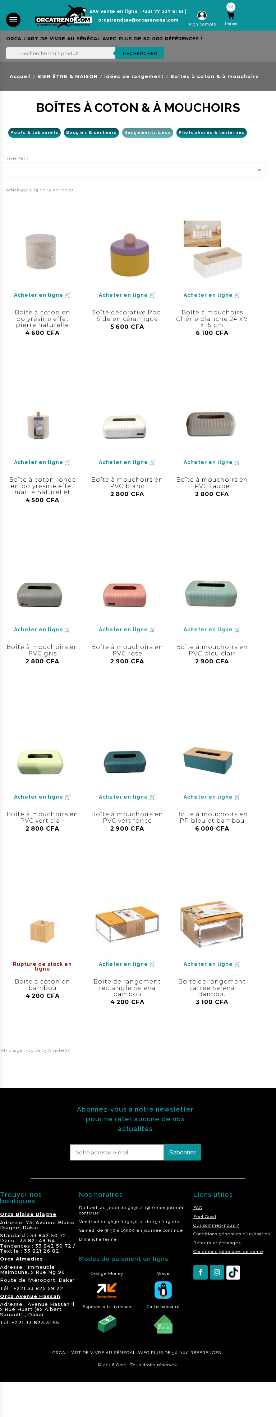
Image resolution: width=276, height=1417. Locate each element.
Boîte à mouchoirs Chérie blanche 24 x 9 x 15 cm (212, 318)
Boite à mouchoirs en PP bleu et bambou (212, 817)
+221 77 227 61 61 (162, 11)
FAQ (197, 1207)
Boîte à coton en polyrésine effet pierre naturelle (42, 318)
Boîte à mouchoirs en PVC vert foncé (127, 817)
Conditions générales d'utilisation (231, 1233)
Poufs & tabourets (34, 132)
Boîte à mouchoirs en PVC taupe (212, 483)
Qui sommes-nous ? (216, 1225)
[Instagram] (217, 1272)
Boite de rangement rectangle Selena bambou (127, 988)
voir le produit (42, 344)
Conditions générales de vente (228, 1251)
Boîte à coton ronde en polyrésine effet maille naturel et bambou (42, 489)
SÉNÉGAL (125, 1352)
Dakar (31, 1227)
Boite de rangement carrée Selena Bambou (212, 988)
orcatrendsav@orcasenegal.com (138, 20)
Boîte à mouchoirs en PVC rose (127, 650)
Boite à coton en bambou (42, 984)
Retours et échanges (217, 1242)
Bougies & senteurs (91, 132)
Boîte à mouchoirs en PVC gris (42, 650)
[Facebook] (200, 1272)
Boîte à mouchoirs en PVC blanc (127, 483)
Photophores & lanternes (212, 132)
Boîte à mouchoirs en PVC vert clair (42, 817)
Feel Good (204, 1216)
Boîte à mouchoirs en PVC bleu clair (212, 650)
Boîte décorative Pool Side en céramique (127, 315)
